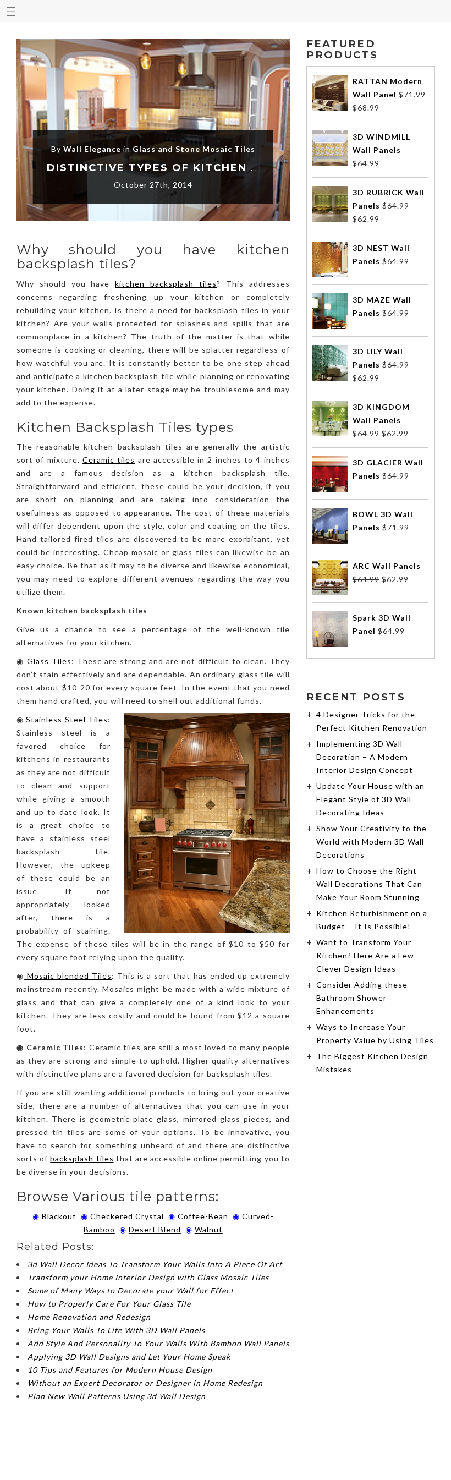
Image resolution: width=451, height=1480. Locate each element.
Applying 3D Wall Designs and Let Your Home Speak (129, 1356)
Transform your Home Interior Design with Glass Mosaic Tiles (148, 1277)
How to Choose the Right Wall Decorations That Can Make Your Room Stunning (369, 884)
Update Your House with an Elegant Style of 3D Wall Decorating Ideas (370, 799)
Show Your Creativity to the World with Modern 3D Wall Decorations (371, 841)
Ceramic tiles (108, 459)
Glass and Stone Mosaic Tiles (194, 149)
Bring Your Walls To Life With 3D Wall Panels (116, 1330)
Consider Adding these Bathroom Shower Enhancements (362, 998)
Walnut (209, 1229)
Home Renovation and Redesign (89, 1317)
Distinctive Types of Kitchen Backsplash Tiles (209, 168)
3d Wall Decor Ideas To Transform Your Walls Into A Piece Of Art (155, 1264)
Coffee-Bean (203, 1216)
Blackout (59, 1216)
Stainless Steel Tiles (66, 719)
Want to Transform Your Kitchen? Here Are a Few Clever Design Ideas (365, 955)
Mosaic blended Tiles (68, 975)
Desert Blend (155, 1229)
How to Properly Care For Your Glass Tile (109, 1303)
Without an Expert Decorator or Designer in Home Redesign (145, 1383)
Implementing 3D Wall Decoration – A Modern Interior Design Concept (364, 757)
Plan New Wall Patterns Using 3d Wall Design (117, 1396)
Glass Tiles (48, 661)
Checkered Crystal (127, 1216)
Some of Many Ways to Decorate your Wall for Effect (131, 1290)
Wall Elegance (92, 149)
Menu (11, 11)
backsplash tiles (81, 1158)
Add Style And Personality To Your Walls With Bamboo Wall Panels (158, 1343)
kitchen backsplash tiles (166, 283)
